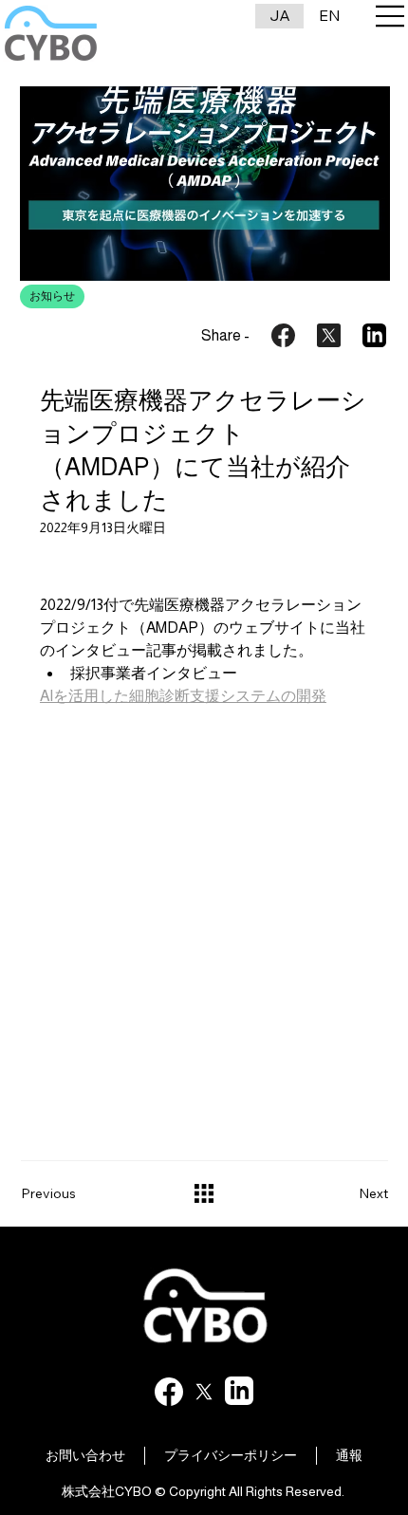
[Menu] (391, 16)
